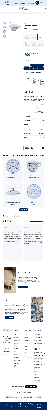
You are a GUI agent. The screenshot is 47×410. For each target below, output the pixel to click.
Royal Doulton (16, 357)
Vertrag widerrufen (38, 337)
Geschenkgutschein (28, 357)
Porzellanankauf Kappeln (39, 361)
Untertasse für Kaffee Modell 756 (13, 177)
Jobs (35, 374)
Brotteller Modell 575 (34, 202)
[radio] (27, 37)
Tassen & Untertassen (40, 116)
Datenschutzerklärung (38, 376)
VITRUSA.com (37, 380)
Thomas (15, 361)
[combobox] (23, 13)
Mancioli (15, 345)
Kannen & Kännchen (28, 340)
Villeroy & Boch (16, 363)
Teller (25, 352)
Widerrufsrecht (37, 336)
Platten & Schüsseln (28, 343)
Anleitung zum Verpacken (39, 358)
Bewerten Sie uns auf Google (36, 221)
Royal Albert (16, 354)
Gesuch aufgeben (37, 340)
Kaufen (37, 2)
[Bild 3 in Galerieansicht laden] (5, 32)
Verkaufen (42, 2)
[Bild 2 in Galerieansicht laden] (5, 27)
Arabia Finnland (17, 332)
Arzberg (15, 334)
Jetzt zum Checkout (34, 68)
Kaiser (15, 342)
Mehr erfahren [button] (27, 55)
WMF (14, 366)
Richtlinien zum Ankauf (38, 355)
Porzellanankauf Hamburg (39, 359)
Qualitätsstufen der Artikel (39, 339)
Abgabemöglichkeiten (38, 356)
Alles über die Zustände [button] (40, 31)
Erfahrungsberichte (38, 342)
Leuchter (25, 341)
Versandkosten (37, 334)
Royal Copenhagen (10, 18)
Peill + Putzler (16, 349)
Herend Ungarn (16, 339)
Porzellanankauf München (39, 364)
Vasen (25, 355)
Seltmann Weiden (17, 358)
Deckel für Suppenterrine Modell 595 (13, 202)
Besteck (25, 334)
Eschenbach (16, 336)
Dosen (25, 335)
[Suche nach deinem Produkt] (2, 13)
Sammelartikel (27, 344)
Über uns (36, 371)
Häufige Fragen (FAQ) (38, 332)
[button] (1, 8)
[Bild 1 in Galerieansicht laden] (5, 23)
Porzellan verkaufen (38, 352)
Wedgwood (16, 365)
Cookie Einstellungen (38, 382)
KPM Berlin (16, 343)
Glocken (25, 338)
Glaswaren (26, 337)
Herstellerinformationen (29, 141)
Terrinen (25, 354)
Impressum (36, 377)
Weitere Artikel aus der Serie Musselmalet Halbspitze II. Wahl (23, 155)
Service (25, 346)
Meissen (15, 346)
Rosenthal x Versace (17, 352)
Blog (35, 345)
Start (4, 18)
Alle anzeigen (23, 209)
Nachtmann (16, 348)
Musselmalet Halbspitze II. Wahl (22, 18)
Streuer (25, 349)
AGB (35, 379)
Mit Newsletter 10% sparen (39, 343)
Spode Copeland (17, 360)
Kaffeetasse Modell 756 (34, 177)
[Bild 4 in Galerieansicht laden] (5, 36)
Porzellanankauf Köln (38, 362)
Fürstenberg (16, 337)
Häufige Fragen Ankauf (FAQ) (40, 353)
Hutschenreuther (17, 340)
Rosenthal (15, 351)
